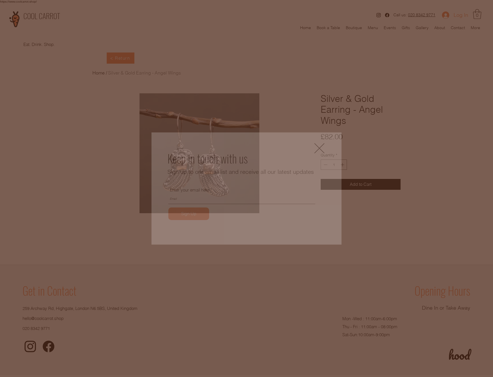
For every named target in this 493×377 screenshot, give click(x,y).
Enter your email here (189, 190)
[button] (319, 148)
